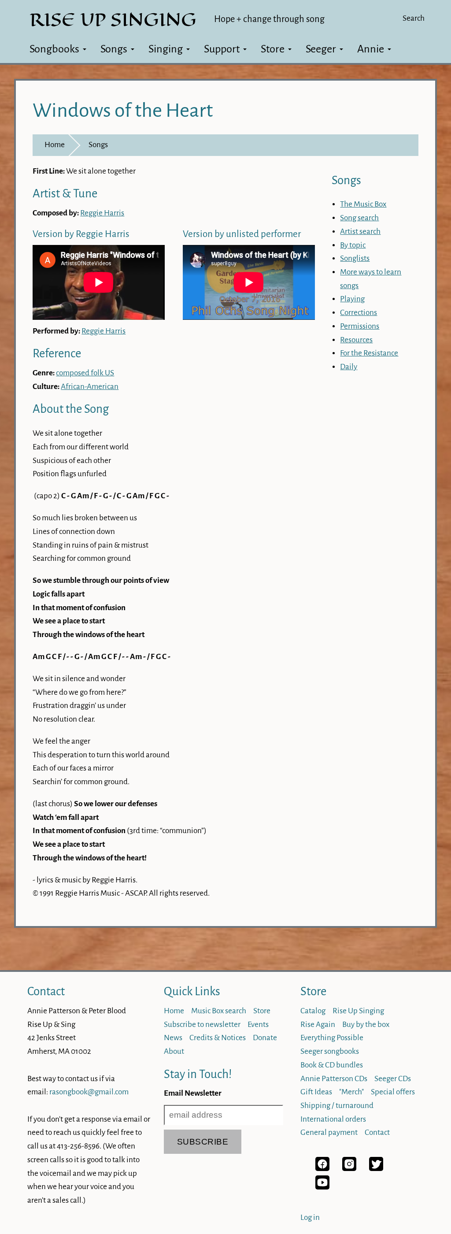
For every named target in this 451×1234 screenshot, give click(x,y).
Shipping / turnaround (336, 1105)
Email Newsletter (193, 1093)
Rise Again (317, 1024)
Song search (359, 218)
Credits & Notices (217, 1038)
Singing (165, 49)
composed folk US (85, 373)
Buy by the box (365, 1024)
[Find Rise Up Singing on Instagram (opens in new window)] (349, 1168)
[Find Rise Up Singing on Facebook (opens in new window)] (322, 1168)
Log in (310, 1217)
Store (273, 49)
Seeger (321, 49)
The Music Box (363, 204)
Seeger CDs (392, 1079)
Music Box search (218, 1011)
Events (258, 1024)
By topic (353, 245)
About (174, 1051)
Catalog (312, 1011)
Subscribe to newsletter (202, 1024)
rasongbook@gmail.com (89, 1092)
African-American (89, 386)
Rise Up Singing (358, 1011)
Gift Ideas (316, 1092)
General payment (329, 1132)
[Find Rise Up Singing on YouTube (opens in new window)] (322, 1187)
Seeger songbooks (329, 1051)
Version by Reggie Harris (81, 234)
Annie (370, 49)
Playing (352, 299)
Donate (265, 1038)
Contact (46, 991)
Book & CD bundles (331, 1065)
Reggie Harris (102, 213)
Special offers (393, 1092)
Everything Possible (331, 1038)
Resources (356, 340)
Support (222, 49)
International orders (333, 1119)
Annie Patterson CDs (333, 1079)
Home (54, 145)
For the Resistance (369, 353)
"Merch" (351, 1092)
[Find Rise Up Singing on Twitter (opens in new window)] (376, 1168)
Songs (113, 49)
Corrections (358, 312)
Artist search (360, 231)
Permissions (359, 326)
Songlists (355, 258)
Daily (348, 367)
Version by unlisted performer (242, 234)
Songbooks (54, 49)
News (173, 1038)
